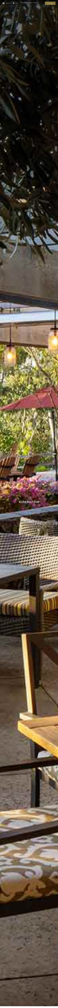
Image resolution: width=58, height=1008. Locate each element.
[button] (3, 3)
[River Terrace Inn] (29, 4)
